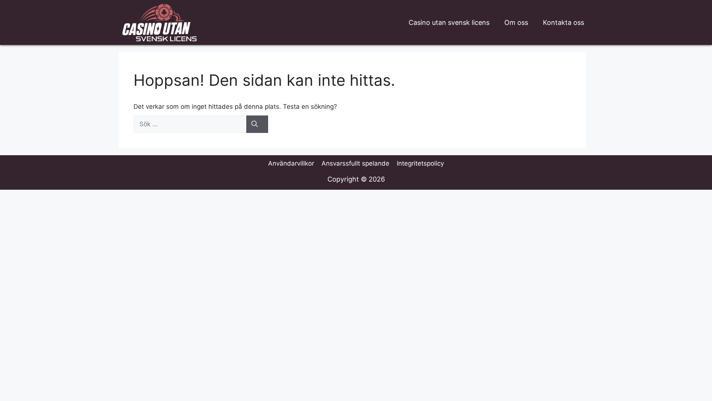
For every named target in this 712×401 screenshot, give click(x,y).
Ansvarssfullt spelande (355, 163)
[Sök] (257, 124)
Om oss (516, 22)
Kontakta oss (563, 22)
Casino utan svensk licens (449, 22)
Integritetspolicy (420, 163)
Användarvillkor (291, 163)
